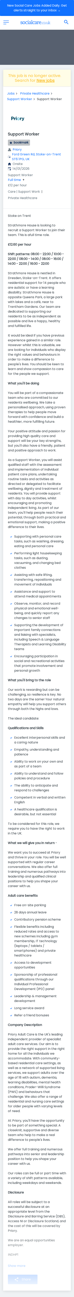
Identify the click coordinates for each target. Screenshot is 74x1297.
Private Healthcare (35, 93)
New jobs (46, 80)
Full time (14, 180)
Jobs (11, 93)
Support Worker (19, 99)
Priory (17, 149)
